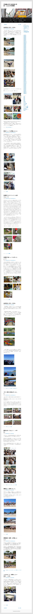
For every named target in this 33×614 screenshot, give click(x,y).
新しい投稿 (19, 24)
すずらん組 (25, 104)
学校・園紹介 (17, 18)
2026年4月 (25, 37)
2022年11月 (25, 72)
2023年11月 (25, 61)
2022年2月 (25, 79)
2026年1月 (25, 40)
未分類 (7, 191)
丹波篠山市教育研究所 (21, 21)
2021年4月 (25, 88)
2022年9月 (25, 73)
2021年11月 (25, 82)
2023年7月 (25, 65)
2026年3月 (25, 38)
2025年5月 (25, 47)
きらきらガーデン (26, 30)
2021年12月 (25, 81)
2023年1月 (25, 70)
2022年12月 (25, 71)
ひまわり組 (25, 108)
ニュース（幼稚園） (8, 253)
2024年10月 (25, 53)
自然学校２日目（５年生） (10, 27)
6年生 (24, 100)
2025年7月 (25, 45)
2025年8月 (25, 44)
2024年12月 (25, 51)
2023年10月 (25, 62)
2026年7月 (25, 35)
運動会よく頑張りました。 (10, 488)
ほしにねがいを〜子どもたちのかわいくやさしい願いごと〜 (26, 27)
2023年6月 (25, 66)
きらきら (25, 102)
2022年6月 (25, 76)
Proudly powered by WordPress (16, 611)
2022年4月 (25, 78)
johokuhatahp (12, 304)
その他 (24, 105)
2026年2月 (25, 39)
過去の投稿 (5, 24)
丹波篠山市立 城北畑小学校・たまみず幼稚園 (10, 5)
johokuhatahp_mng (13, 132)
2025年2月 (25, 49)
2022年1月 (25, 80)
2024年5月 (25, 56)
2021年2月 (25, 90)
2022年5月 (25, 77)
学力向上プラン (5, 21)
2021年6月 (25, 86)
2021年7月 (25, 85)
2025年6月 (25, 46)
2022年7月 (25, 75)
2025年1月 (25, 50)
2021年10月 (25, 83)
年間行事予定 (15, 21)
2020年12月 (25, 91)
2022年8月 (25, 74)
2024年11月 (25, 52)
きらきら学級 (25, 103)
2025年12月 (25, 41)
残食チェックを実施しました (11, 131)
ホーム (4, 18)
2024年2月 (25, 59)
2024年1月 (25, 60)
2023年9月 (25, 63)
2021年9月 (25, 84)
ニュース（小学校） (10, 388)
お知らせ (14, 18)
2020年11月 (25, 92)
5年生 (6, 127)
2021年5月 (25, 87)
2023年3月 (25, 68)
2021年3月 (25, 89)
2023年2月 (25, 69)
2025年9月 (25, 43)
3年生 (6, 426)
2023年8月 (25, 64)
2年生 (24, 97)
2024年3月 (25, 58)
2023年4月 (25, 67)
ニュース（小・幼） (9, 18)
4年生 (6, 484)
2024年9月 (25, 54)
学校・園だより (22, 18)
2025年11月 (25, 42)
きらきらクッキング (26, 25)
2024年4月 (25, 57)
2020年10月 (25, 93)
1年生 (24, 96)
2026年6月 (25, 36)
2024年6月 (25, 55)
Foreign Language (11, 21)
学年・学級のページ (10, 127)
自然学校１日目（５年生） (10, 303)
